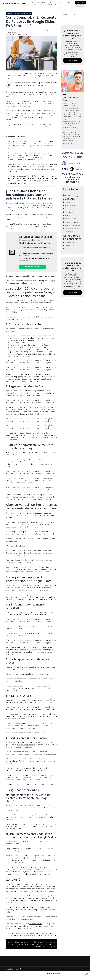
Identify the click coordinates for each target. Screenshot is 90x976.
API (65, 2)
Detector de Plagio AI (71, 215)
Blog (12, 30)
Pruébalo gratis (80, 2)
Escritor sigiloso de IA (71, 249)
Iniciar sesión (80, 4)
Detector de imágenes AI (72, 222)
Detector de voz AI (70, 219)
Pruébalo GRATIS (32, 266)
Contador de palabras (30, 874)
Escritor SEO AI (69, 245)
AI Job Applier (69, 209)
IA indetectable (35, 924)
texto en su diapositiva (26, 745)
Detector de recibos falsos (73, 225)
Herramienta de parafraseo (40, 553)
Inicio (7, 30)
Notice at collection (54, 974)
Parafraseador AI (70, 212)
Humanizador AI (31, 768)
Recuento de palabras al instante (40, 478)
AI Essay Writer (69, 242)
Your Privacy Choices (74, 974)
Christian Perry (10, 34)
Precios (60, 2)
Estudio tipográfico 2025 (23, 650)
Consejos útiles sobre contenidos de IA (19, 13)
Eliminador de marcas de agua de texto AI (73, 230)
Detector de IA (69, 202)
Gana (69, 2)
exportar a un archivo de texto (30, 407)
